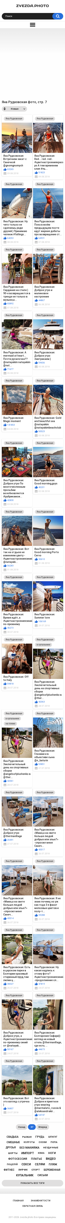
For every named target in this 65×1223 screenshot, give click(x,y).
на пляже (10, 723)
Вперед (42, 1127)
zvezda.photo (26, 1217)
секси (26, 1164)
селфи (40, 1164)
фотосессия (17, 1158)
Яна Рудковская (14, 118)
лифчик (23, 1170)
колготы (29, 1142)
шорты (13, 1153)
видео (51, 1158)
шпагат (52, 1137)
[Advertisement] (32, 62)
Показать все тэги (32, 1183)
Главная (18, 1200)
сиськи (42, 1175)
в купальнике (43, 644)
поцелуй (12, 1164)
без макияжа (29, 1147)
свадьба (12, 1136)
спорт (35, 1169)
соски (43, 1142)
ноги (52, 1153)
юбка (41, 1153)
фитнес (9, 1169)
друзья (11, 1147)
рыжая (27, 1137)
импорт (27, 1153)
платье (36, 1158)
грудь (39, 1136)
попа (54, 1142)
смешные (13, 1142)
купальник (24, 1175)
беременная (52, 1169)
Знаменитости (40, 1200)
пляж (53, 1164)
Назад (21, 1127)
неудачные (50, 1147)
